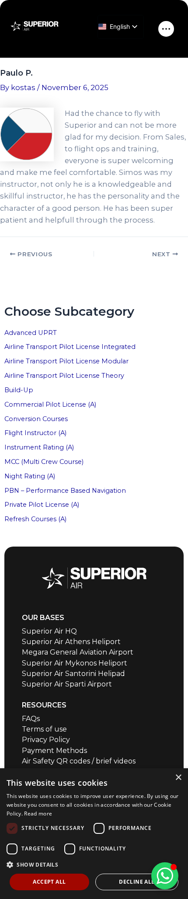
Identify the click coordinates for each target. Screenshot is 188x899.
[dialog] (94, 833)
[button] (94, 864)
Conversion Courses (36, 419)
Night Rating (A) (29, 476)
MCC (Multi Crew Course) (44, 462)
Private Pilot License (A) (41, 505)
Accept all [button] (49, 881)
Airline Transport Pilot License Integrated (70, 347)
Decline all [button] (136, 881)
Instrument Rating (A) (39, 447)
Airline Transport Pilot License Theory (64, 376)
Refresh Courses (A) (35, 519)
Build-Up (18, 390)
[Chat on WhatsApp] (164, 875)
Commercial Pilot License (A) (50, 404)
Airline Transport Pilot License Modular (66, 361)
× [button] (178, 777)
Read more (38, 813)
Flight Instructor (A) (35, 433)
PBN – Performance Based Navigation (65, 491)
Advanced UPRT (30, 333)
